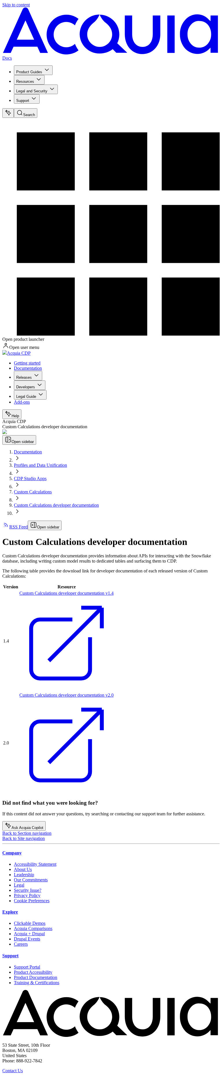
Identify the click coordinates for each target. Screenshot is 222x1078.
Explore (10, 911)
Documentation (28, 368)
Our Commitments (31, 879)
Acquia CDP (19, 353)
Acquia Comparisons (33, 928)
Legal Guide (26, 396)
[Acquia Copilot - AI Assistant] (8, 113)
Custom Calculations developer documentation (56, 505)
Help (15, 416)
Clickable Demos (29, 923)
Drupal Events (27, 938)
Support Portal (27, 966)
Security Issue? (27, 890)
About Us (23, 869)
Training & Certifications (36, 982)
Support (22, 100)
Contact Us (12, 1070)
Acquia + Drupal (29, 933)
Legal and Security (31, 91)
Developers (25, 387)
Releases (24, 377)
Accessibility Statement (35, 864)
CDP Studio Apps (30, 478)
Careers (21, 944)
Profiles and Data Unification (40, 465)
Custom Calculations (33, 491)
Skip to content (16, 4)
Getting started (27, 362)
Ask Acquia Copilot (27, 828)
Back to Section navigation (26, 833)
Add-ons (22, 402)
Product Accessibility (33, 972)
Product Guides (29, 72)
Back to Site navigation (23, 838)
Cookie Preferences (31, 900)
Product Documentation (35, 977)
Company (12, 852)
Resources (25, 81)
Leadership (24, 874)
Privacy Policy (27, 895)
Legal (19, 885)
